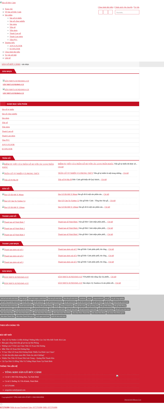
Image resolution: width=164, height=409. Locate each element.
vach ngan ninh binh (42, 316)
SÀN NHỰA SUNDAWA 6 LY (70, 277)
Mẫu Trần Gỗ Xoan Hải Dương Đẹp (16, 349)
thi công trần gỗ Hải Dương (43, 305)
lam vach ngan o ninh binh (37, 298)
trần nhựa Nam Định (7, 313)
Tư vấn (136, 7)
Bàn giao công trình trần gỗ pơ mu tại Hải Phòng (20, 343)
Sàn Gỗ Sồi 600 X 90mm (67, 194)
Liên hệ (8, 58)
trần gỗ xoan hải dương (105, 309)
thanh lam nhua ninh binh (9, 305)
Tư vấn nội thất (10, 55)
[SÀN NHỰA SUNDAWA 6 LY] (15, 277)
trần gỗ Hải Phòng (120, 305)
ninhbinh (83, 298)
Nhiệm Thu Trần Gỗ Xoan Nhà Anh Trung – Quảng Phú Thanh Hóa (28, 358)
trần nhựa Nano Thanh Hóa (81, 313)
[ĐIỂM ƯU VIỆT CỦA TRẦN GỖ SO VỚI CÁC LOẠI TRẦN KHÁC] (29, 167)
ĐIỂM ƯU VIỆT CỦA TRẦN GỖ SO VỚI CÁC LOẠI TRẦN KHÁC (86, 164)
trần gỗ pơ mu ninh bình (40, 309)
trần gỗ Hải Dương (106, 305)
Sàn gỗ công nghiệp (17, 21)
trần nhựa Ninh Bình (98, 313)
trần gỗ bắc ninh (80, 305)
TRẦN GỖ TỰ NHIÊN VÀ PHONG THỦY (75, 173)
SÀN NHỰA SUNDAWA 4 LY (70, 283)
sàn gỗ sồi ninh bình (83, 302)
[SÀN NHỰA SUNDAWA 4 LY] (15, 283)
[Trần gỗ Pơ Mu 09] (10, 180)
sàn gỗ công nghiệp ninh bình (10, 302)
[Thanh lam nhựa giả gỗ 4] (12, 256)
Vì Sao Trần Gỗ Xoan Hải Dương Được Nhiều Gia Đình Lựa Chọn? (28, 352)
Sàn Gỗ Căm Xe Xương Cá (68, 201)
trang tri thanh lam (67, 305)
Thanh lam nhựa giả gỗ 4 (67, 256)
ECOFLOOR (15, 49)
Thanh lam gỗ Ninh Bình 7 (68, 222)
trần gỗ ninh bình (6, 309)
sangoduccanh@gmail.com (15, 390)
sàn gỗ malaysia (38, 302)
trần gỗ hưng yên (92, 305)
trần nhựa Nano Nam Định (43, 313)
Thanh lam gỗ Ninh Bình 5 (68, 234)
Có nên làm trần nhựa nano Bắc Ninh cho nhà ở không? (23, 355)
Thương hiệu (10, 43)
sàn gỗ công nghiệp (117, 298)
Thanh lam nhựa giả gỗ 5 (67, 249)
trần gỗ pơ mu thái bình (57, 309)
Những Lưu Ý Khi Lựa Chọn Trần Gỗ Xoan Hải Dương (23, 346)
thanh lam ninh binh (26, 305)
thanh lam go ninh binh (120, 302)
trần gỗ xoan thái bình (122, 309)
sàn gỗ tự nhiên (97, 302)
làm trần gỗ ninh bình (71, 298)
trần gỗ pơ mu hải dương (22, 309)
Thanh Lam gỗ (15, 33)
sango (89, 298)
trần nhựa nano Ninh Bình (62, 313)
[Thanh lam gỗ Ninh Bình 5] (13, 235)
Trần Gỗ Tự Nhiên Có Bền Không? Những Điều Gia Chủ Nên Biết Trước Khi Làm (34, 340)
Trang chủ (8, 9)
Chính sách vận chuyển (123, 7)
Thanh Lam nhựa (16, 37)
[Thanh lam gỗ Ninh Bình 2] (13, 228)
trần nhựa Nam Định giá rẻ (24, 313)
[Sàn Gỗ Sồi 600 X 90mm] (13, 195)
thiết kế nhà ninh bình (58, 316)
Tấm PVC (13, 40)
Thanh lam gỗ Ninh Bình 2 (68, 228)
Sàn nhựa (13, 24)
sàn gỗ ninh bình (69, 302)
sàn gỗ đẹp (107, 302)
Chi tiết (61, 167)
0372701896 (9, 386)
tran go (56, 305)
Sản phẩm (8, 15)
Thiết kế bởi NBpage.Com (132, 400)
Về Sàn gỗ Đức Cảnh (13, 12)
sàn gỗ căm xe (26, 302)
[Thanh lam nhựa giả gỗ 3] (12, 262)
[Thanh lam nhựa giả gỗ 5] (12, 250)
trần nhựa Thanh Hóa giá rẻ (25, 316)
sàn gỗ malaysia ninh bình (53, 302)
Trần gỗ (12, 27)
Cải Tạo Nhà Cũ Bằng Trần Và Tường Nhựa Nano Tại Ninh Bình (27, 361)
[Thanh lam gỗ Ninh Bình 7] (13, 222)
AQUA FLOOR (16, 46)
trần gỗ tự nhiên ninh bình (87, 309)
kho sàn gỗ (23, 298)
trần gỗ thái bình (72, 309)
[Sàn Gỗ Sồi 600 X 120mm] (13, 207)
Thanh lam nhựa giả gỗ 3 (67, 262)
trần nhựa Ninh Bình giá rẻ (115, 313)
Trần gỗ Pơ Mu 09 (65, 180)
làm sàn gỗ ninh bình (55, 298)
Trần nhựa (13, 30)
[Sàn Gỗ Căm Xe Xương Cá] (13, 201)
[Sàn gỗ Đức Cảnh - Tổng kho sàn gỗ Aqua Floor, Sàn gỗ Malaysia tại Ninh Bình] (8, 3)
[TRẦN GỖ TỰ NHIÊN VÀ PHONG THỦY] (20, 174)
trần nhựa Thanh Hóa (7, 316)
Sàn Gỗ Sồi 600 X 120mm (68, 207)
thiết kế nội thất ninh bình (9, 298)
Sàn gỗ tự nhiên (16, 18)
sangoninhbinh (98, 298)
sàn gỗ (107, 298)
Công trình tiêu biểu (105, 7)
